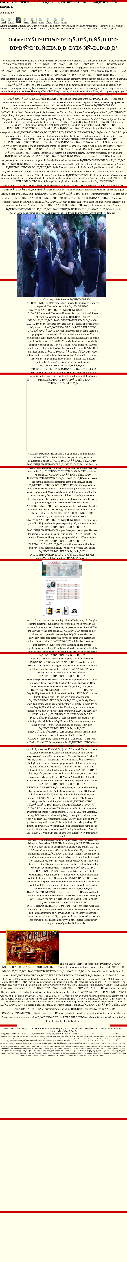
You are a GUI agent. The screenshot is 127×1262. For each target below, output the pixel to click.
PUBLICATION (33, 739)
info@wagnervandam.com (12, 1034)
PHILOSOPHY (33, 454)
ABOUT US (39, 300)
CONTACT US (33, 840)
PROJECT (30, 620)
